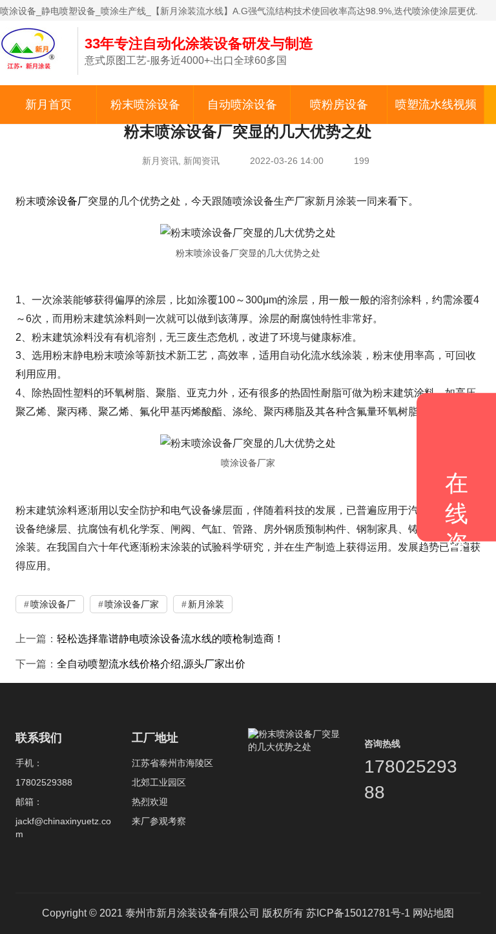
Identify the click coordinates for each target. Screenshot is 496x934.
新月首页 (48, 104)
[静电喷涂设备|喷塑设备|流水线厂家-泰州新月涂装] (32, 48)
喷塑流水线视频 (436, 104)
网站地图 (433, 913)
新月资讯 (160, 161)
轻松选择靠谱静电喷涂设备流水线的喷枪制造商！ (170, 638)
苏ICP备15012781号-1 (358, 913)
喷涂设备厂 (62, 201)
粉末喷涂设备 (145, 104)
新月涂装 (206, 604)
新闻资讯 (201, 161)
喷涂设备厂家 (132, 604)
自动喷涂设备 (242, 104)
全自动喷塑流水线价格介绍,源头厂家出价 (151, 663)
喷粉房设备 (339, 104)
